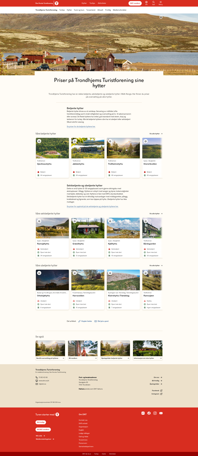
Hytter (84, 3)
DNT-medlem (135, 3)
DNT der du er (86, 454)
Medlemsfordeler (119, 10)
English (81, 430)
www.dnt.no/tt (44, 381)
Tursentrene (83, 440)
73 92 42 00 (43, 377)
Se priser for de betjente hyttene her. (81, 126)
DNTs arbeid (83, 423)
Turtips (92, 3)
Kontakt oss (83, 420)
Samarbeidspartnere (86, 446)
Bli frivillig (40, 422)
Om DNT (83, 414)
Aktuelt (100, 10)
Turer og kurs (79, 10)
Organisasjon (83, 427)
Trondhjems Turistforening (46, 10)
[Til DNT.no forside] (46, 3)
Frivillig (108, 10)
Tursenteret (90, 10)
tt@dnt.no (42, 384)
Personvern (83, 443)
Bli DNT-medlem (43, 429)
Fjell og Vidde (83, 437)
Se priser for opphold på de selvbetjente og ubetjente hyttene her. (92, 206)
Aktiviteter (102, 3)
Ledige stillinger (84, 433)
